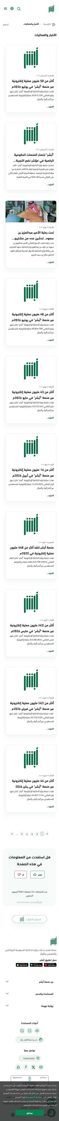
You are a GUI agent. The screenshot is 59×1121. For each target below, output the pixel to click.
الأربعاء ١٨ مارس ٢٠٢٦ (46, 697)
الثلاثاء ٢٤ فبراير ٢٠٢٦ (46, 775)
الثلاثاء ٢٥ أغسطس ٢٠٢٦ (45, 75)
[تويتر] (33, 1067)
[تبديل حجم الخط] (29, 1031)
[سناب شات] (18, 1067)
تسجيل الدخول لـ (33, 919)
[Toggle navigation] (5, 8)
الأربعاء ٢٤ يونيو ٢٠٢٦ (46, 386)
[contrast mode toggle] (37, 1031)
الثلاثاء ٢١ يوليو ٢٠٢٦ (46, 308)
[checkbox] (37, 874)
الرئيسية (47, 24)
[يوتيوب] (41, 1067)
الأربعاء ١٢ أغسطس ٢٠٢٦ (45, 149)
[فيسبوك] (26, 1067)
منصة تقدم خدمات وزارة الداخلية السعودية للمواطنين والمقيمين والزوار (30, 951)
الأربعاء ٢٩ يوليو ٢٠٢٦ (46, 227)
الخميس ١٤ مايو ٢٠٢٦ (46, 542)
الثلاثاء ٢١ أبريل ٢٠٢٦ (47, 619)
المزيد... (50, 106)
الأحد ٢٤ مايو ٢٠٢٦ (47, 464)
